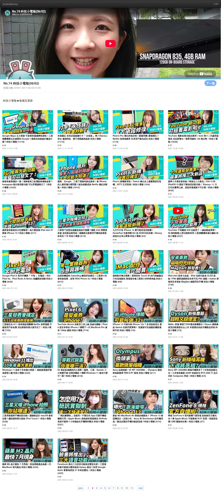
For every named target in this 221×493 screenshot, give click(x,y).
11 (132, 487)
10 (127, 487)
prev (80, 487)
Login (216, 4)
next (141, 487)
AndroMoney (10, 4)
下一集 (210, 83)
